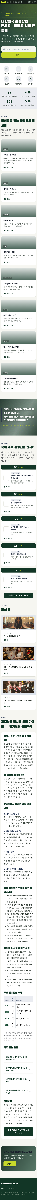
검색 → (18, 55)
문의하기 (9, 1163)
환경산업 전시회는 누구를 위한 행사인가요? (16, 1058)
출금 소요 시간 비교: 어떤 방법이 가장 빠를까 (17, 668)
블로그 (3, 1188)
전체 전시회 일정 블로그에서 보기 (18, 595)
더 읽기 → (6, 640)
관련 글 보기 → (8, 167)
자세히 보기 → (7, 487)
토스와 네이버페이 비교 (11, 636)
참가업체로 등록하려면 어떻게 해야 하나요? (16, 1069)
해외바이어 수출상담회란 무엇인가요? (17, 1091)
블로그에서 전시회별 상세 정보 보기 (18, 1132)
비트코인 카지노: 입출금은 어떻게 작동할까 (17, 701)
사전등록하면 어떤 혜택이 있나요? (16, 1080)
